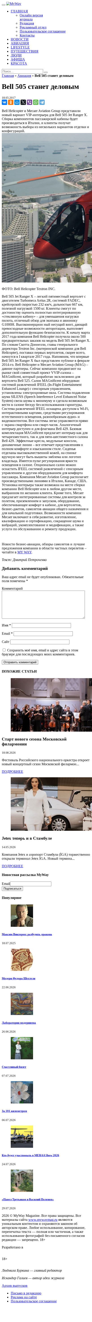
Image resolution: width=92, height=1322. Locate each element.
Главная (8, 76)
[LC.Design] (13, 1251)
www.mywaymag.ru (42, 1220)
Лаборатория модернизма (19, 1022)
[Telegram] (42, 102)
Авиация (24, 76)
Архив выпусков (14, 1285)
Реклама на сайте (24, 1297)
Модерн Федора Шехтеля (18, 978)
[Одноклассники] (10, 102)
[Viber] (29, 102)
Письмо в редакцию (26, 1293)
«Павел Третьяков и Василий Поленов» (28, 1199)
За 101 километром (14, 1111)
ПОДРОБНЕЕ (12, 772)
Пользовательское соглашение (34, 1301)
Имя (6, 625)
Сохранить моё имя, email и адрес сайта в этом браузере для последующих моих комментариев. (40, 652)
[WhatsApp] (35, 102)
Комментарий (12, 588)
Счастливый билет (14, 1066)
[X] (23, 102)
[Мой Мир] (17, 102)
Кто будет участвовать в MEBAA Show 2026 (30, 1155)
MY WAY (24, 552)
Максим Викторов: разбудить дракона (27, 934)
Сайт (5, 642)
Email (7, 633)
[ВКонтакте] (4, 102)
